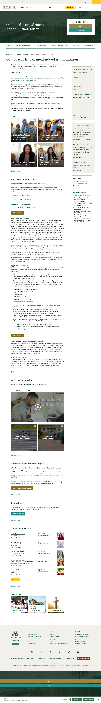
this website (36, 353)
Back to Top (16, 171)
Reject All (76, 699)
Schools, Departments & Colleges (58, 643)
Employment (53, 638)
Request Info (81, 30)
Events (6, 2)
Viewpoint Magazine (80, 643)
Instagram (32, 652)
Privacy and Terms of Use (17, 658)
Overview (8, 45)
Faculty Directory (54, 639)
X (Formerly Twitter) (41, 652)
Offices (52, 641)
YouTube (50, 652)
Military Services (32, 634)
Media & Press (31, 639)
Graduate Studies (16, 54)
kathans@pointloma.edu (44, 535)
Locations (15, 644)
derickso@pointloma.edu (44, 553)
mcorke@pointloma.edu (44, 543)
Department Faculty (90, 45)
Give (15, 2)
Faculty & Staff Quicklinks (81, 634)
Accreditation (31, 643)
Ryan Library (78, 638)
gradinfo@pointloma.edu (80, 183)
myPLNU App (78, 645)
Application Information (23, 45)
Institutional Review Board (34, 638)
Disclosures (26, 351)
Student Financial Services (34, 636)
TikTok (69, 652)
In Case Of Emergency (83, 658)
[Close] (98, 699)
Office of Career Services (81, 639)
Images (78, 652)
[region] (50, 700)
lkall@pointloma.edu (43, 571)
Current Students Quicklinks (82, 636)
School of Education (16, 538)
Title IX (30, 641)
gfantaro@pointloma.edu (44, 561)
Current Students (20, 2)
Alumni (10, 2)
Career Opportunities (40, 45)
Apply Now (81, 26)
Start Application (17, 212)
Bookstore (52, 634)
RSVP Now (78, 157)
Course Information (18, 513)
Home (8, 54)
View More (15, 579)
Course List (76, 45)
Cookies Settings (65, 699)
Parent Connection (80, 641)
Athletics (79, 2)
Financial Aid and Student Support (59, 45)
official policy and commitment (20, 665)
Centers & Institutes (55, 636)
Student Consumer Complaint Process (35, 658)
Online (75, 89)
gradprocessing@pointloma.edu (23, 302)
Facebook (23, 652)
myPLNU (87, 2)
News (3, 2)
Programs (25, 54)
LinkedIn (59, 652)
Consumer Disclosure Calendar (55, 658)
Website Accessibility (70, 658)
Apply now (70, 7)
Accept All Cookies (88, 699)
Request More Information (83, 139)
